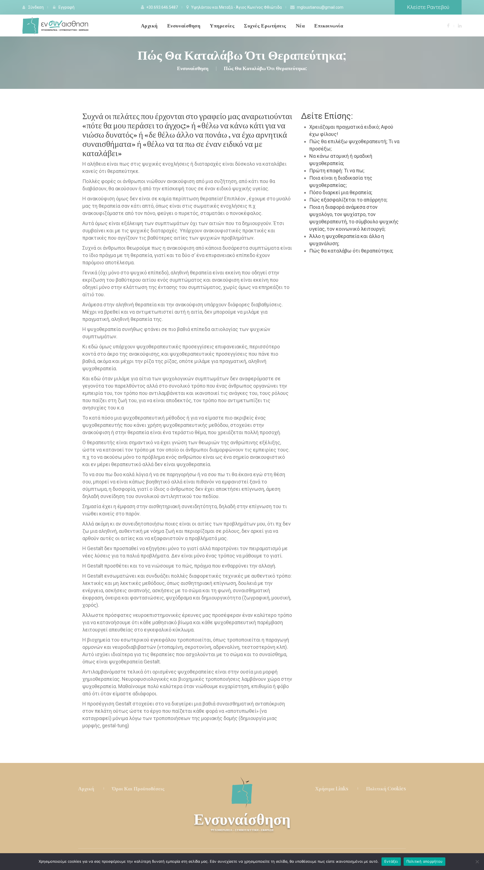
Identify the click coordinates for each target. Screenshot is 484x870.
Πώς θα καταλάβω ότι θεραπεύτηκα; (351, 251)
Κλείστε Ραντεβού (428, 7)
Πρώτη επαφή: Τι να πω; (336, 170)
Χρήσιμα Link (331, 788)
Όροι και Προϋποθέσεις (138, 788)
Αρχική (86, 788)
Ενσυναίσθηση (242, 821)
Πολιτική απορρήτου (424, 861)
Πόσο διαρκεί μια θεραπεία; (340, 192)
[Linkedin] (460, 25)
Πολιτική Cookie (386, 788)
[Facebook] (448, 25)
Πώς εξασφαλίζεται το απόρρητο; (348, 200)
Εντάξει (391, 861)
